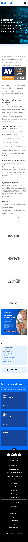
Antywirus (14, 497)
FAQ (14, 479)
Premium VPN (14, 524)
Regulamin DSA (14, 536)
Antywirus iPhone (14, 506)
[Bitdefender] (7, 3)
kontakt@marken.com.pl (8, 361)
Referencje (20, 533)
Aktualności (12, 16)
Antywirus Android (14, 503)
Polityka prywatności (10, 533)
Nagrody (14, 487)
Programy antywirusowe (14, 527)
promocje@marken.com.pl (8, 357)
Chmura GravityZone (14, 469)
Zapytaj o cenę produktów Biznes (14, 472)
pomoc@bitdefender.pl (7, 353)
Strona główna (5, 16)
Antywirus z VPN (14, 520)
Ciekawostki (19, 16)
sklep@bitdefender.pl (7, 349)
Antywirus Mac (14, 510)
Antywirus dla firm (14, 513)
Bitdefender (19, 539)
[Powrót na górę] (14, 449)
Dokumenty (14, 494)
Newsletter (14, 483)
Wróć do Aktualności (7, 49)
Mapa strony (14, 490)
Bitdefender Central (14, 465)
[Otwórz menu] (25, 2)
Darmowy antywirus (14, 517)
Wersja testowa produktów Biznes (14, 476)
